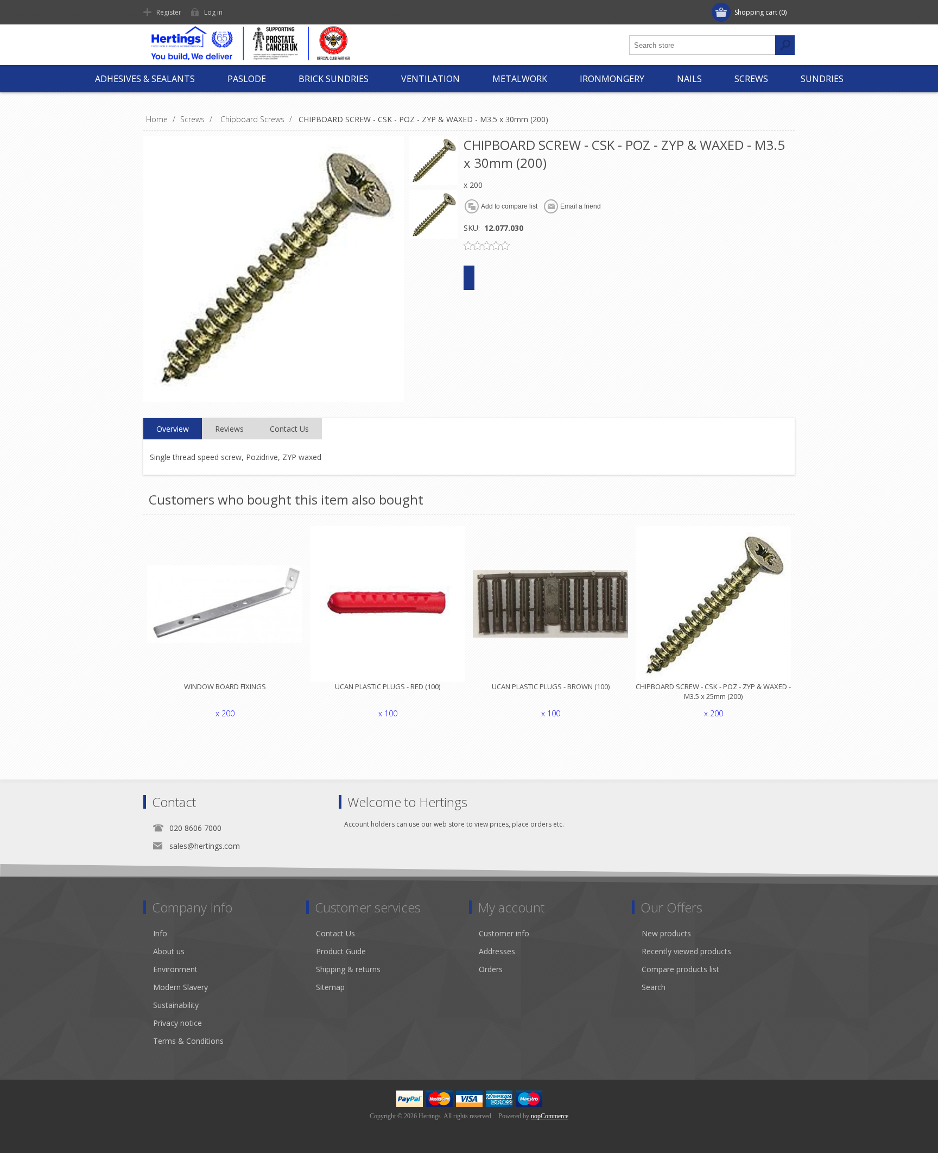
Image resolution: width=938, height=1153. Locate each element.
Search (654, 987)
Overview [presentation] (172, 429)
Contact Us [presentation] (289, 429)
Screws (751, 79)
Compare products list (680, 969)
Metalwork (519, 79)
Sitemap (330, 987)
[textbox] (702, 45)
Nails (689, 79)
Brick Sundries (334, 79)
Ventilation (430, 79)
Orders (491, 969)
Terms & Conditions (188, 1041)
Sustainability (176, 1005)
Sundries (822, 79)
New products (666, 933)
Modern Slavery (180, 987)
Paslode (246, 79)
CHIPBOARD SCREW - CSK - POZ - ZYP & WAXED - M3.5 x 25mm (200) (713, 691)
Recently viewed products (686, 951)
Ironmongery (612, 79)
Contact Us (335, 933)
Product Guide (341, 951)
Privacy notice (177, 1023)
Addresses (497, 951)
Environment (175, 969)
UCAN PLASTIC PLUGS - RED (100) (387, 686)
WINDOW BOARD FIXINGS (225, 686)
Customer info (504, 933)
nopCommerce (549, 1116)
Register (168, 12)
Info (160, 933)
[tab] (172, 429)
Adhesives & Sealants (145, 79)
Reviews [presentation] (229, 429)
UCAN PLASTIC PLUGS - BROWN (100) (551, 686)
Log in (213, 12)
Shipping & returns (348, 969)
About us (169, 951)
